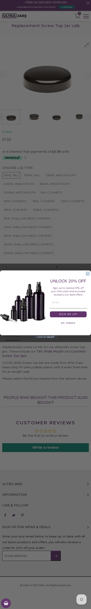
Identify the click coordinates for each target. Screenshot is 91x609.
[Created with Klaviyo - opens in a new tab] (45, 337)
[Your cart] (6, 603)
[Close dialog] (87, 273)
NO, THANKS (68, 323)
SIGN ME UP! (68, 314)
